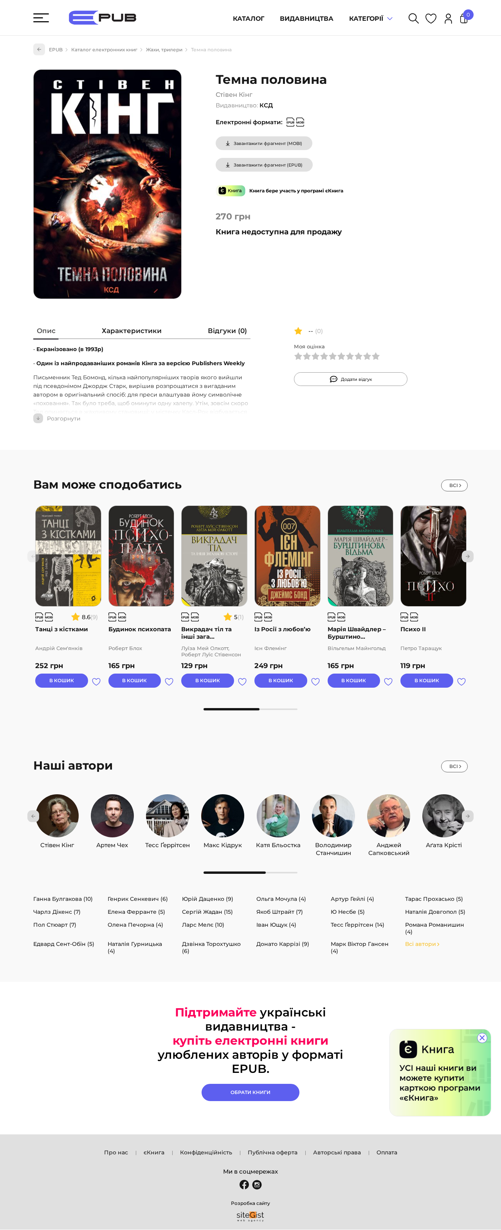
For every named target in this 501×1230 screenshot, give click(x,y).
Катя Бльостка (278, 843)
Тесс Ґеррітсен (167, 843)
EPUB (56, 50)
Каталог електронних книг (104, 50)
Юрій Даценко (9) (207, 898)
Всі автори (420, 943)
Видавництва (306, 18)
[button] (468, 556)
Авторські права (337, 1152)
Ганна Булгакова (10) (63, 898)
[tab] (46, 332)
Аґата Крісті (444, 843)
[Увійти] (448, 20)
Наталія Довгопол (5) (435, 911)
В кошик (61, 680)
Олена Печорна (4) (135, 924)
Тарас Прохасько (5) (434, 898)
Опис (46, 331)
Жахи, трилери (164, 50)
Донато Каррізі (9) (282, 943)
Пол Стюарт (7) (54, 924)
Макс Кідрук (223, 843)
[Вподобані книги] (431, 19)
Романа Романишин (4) (434, 928)
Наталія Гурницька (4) (135, 947)
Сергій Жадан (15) (207, 911)
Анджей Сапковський (388, 843)
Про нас (116, 1152)
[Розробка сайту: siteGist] (250, 1217)
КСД (266, 105)
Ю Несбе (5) (348, 911)
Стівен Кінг (234, 94)
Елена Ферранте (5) (136, 911)
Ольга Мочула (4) (281, 898)
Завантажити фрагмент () (268, 143)
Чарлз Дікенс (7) (57, 911)
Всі (453, 485)
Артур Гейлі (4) (352, 898)
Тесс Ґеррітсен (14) (357, 924)
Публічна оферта (272, 1152)
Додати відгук (356, 379)
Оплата (387, 1152)
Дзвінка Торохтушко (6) (211, 947)
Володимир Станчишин (333, 843)
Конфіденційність (206, 1152)
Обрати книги (250, 1092)
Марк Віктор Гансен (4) (360, 947)
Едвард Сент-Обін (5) (63, 943)
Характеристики (132, 331)
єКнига (154, 1152)
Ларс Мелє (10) (203, 924)
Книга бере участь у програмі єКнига (296, 191)
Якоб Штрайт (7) (279, 911)
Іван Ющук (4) (276, 924)
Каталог (248, 18)
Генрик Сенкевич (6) (138, 898)
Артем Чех (112, 843)
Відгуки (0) (227, 331)
